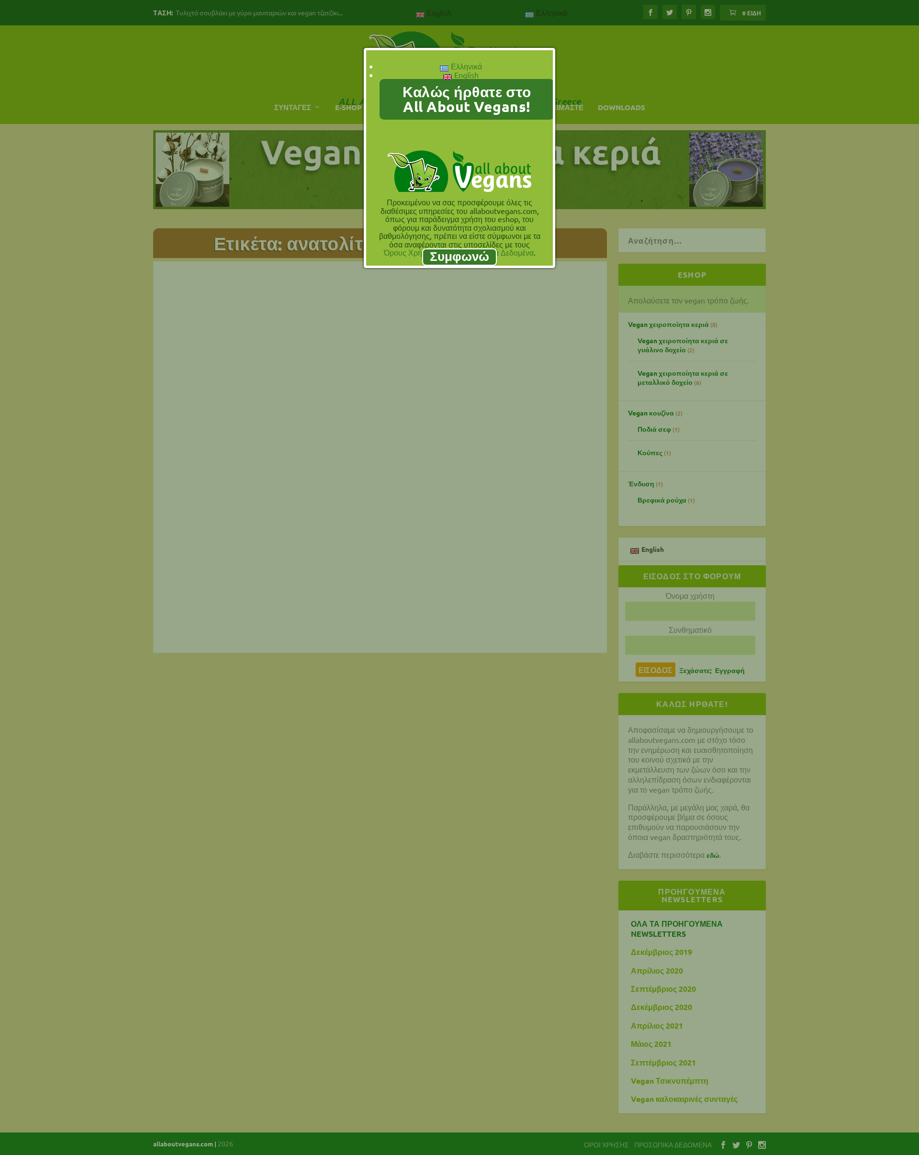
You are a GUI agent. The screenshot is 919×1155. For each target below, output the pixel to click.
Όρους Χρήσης (409, 252)
